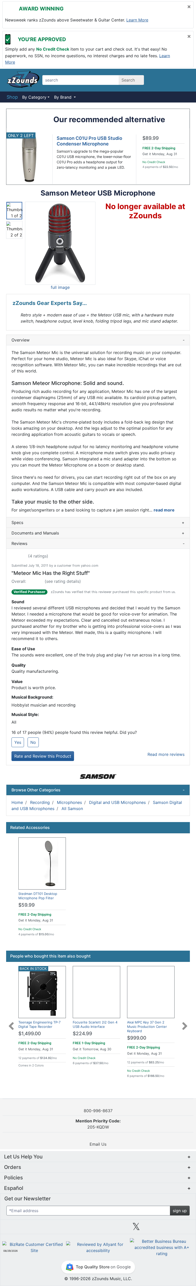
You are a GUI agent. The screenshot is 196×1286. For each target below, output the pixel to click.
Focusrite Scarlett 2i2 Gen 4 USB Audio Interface (95, 1024)
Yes (17, 742)
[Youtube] (174, 1228)
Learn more (137, 19)
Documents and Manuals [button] (98, 533)
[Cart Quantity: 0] (159, 80)
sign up (180, 1210)
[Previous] (11, 1023)
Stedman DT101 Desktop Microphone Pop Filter (37, 896)
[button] (60, 243)
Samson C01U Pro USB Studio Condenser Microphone (89, 140)
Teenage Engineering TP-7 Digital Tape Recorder (39, 1024)
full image (60, 287)
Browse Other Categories (98, 790)
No (33, 742)
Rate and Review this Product (42, 756)
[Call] (184, 80)
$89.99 (150, 138)
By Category (34, 97)
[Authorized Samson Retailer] (98, 776)
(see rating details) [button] (63, 581)
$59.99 (26, 905)
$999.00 (136, 1038)
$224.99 (82, 1033)
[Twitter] (136, 1228)
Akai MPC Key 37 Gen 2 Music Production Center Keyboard (147, 1026)
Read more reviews (166, 754)
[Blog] (21, 1228)
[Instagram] (98, 1228)
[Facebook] (60, 1228)
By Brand (63, 97)
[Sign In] (172, 80)
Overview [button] (98, 340)
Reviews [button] (98, 543)
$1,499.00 (29, 1033)
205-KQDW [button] (98, 1124)
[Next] (185, 1023)
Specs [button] (98, 522)
